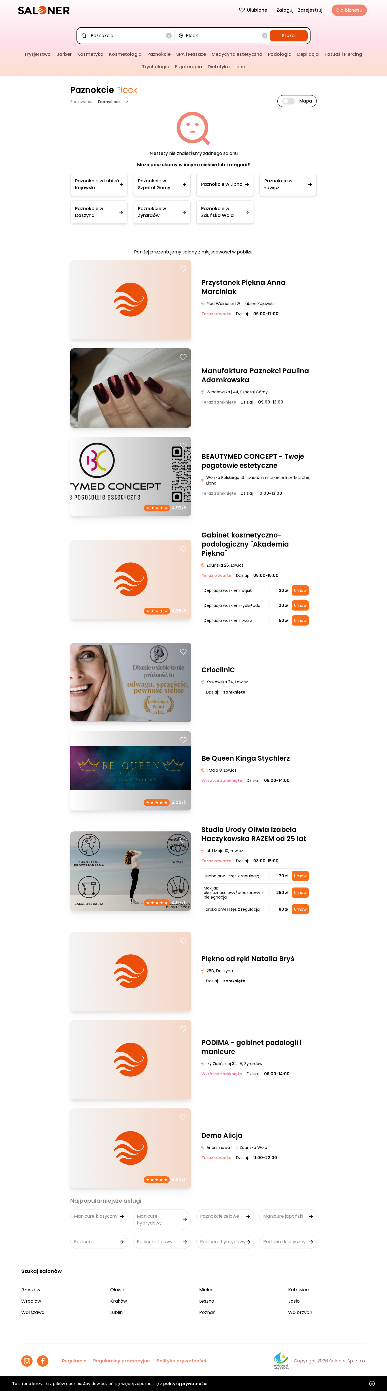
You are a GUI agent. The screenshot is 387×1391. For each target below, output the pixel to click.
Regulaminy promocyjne (121, 1361)
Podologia (280, 54)
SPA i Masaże (191, 54)
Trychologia (155, 66)
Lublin (116, 1312)
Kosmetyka (90, 54)
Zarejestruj (310, 10)
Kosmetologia (125, 54)
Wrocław (31, 1301)
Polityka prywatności (181, 1361)
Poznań (207, 1312)
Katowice (298, 1290)
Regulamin (74, 1361)
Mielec (206, 1290)
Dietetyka (219, 66)
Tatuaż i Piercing (343, 54)
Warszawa (32, 1312)
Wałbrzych (300, 1312)
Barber (64, 54)
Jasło (294, 1301)
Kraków (118, 1301)
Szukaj (288, 35)
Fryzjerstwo (38, 54)
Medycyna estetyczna (237, 54)
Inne (240, 66)
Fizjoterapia (188, 66)
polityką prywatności (185, 1383)
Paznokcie (159, 54)
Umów (300, 590)
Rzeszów (30, 1290)
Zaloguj (285, 10)
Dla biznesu (349, 10)
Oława (117, 1290)
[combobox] (126, 35)
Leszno (206, 1301)
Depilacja (308, 54)
